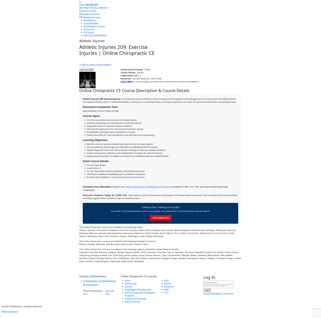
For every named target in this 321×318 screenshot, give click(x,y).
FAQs (166, 280)
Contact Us (94, 7)
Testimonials (131, 283)
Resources (169, 286)
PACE (166, 289)
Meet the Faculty (132, 301)
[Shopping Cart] (160, 14)
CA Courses (88, 32)
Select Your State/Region (95, 35)
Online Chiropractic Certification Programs (148, 186)
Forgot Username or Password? (218, 293)
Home (127, 280)
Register (104, 7)
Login (93, 10)
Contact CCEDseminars (135, 298)
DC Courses (88, 29)
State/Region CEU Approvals (138, 289)
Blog (81, 7)
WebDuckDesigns (10, 311)
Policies (167, 283)
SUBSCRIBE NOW (160, 217)
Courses (128, 286)
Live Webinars (89, 20)
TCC (166, 292)
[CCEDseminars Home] (89, 17)
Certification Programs (94, 26)
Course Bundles (90, 23)
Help (86, 7)
